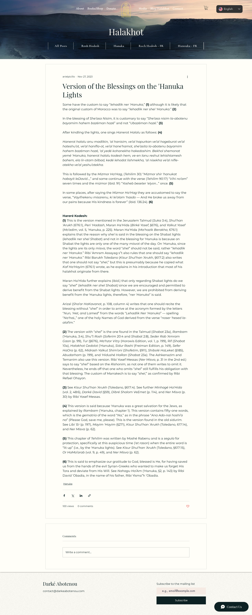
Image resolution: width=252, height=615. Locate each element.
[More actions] (187, 77)
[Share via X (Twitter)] (72, 495)
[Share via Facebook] (64, 495)
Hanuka (67, 483)
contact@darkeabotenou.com (64, 591)
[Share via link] (89, 495)
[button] (206, 8)
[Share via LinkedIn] (81, 495)
